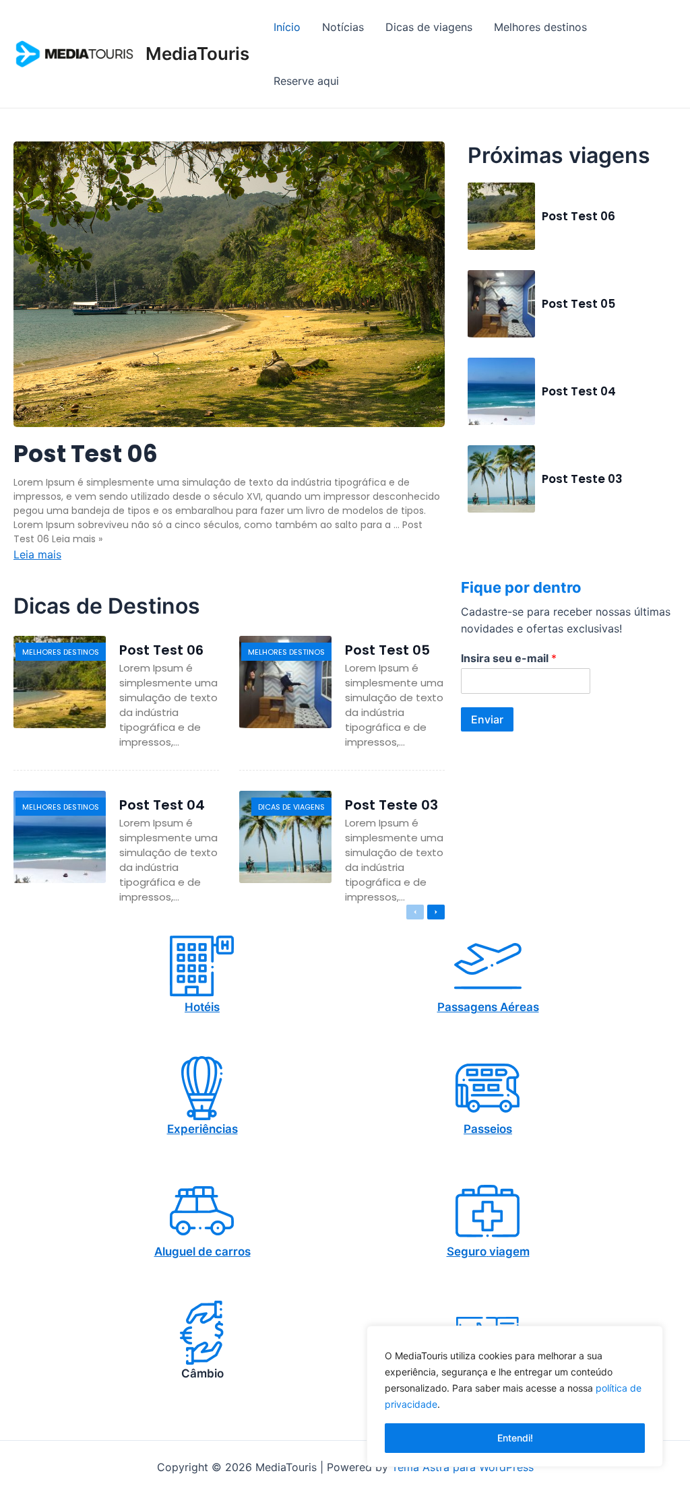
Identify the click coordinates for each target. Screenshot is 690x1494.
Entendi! (515, 1437)
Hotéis (202, 1007)
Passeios (488, 1129)
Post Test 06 (85, 453)
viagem (509, 1251)
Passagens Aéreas (488, 1007)
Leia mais (37, 554)
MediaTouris (197, 53)
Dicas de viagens (291, 807)
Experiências (202, 1129)
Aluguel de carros (202, 1251)
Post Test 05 (578, 304)
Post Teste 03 (582, 479)
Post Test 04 (579, 391)
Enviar (487, 719)
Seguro (467, 1251)
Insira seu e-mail (509, 658)
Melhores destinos (60, 652)
